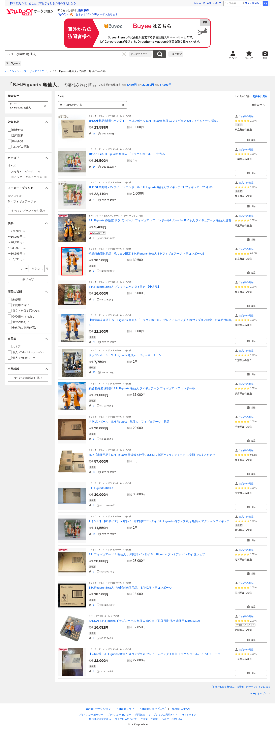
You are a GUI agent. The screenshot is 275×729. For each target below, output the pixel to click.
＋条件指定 (176, 54)
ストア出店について (126, 719)
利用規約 (140, 714)
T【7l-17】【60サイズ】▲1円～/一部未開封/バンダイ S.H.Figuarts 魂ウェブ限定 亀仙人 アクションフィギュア (159, 521)
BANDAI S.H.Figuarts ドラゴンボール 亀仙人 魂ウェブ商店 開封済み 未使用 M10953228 (145, 620)
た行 (91, 616)
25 (94, 342)
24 (94, 166)
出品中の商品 (246, 116)
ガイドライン (189, 714)
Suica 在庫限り (253, 3)
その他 (128, 116)
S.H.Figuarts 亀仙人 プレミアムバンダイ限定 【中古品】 (124, 286)
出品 (253, 139)
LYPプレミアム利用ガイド (163, 714)
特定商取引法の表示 (100, 719)
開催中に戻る (260, 96)
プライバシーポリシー (91, 714)
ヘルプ (217, 3)
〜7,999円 (17, 231)
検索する (160, 54)
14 (94, 534)
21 (94, 200)
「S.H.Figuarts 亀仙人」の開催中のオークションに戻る (240, 686)
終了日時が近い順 (71, 104)
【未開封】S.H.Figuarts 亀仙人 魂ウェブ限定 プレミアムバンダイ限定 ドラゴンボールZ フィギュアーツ (154, 654)
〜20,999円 (18, 242)
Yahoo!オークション (98, 708)
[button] (28, 122)
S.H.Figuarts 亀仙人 (101, 488)
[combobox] (67, 54)
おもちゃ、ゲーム (112, 215)
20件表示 (256, 104)
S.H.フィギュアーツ (23, 201)
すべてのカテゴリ (140, 54)
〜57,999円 (18, 259)
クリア (124, 54)
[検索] (265, 3)
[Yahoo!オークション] (30, 9)
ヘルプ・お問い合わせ (174, 719)
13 (94, 133)
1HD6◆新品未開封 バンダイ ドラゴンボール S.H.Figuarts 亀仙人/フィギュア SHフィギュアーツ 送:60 (153, 120)
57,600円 (165, 84)
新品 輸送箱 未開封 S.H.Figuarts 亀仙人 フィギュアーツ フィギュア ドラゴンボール (142, 388)
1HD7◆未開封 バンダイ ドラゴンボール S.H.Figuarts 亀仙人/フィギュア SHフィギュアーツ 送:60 (151, 187)
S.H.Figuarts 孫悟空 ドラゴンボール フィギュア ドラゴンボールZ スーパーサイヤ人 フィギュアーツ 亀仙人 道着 (160, 220)
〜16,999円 (18, 236)
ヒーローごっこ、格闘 (133, 215)
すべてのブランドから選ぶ (28, 210)
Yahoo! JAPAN (202, 3)
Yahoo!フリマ (125, 708)
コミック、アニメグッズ (29, 176)
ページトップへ (258, 693)
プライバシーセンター (119, 714)
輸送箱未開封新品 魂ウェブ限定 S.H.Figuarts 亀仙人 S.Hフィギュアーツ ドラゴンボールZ (146, 253)
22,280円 (148, 84)
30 (94, 372)
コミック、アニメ (97, 116)
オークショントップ (15, 71)
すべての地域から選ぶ (28, 377)
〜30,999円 (18, 253)
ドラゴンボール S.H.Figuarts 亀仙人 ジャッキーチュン (125, 355)
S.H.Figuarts (13, 63)
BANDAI (15, 195)
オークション (95, 215)
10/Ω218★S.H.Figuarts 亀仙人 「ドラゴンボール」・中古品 (127, 154)
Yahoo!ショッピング (153, 708)
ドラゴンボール (115, 116)
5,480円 (132, 84)
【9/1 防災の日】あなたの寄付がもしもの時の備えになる (42, 3)
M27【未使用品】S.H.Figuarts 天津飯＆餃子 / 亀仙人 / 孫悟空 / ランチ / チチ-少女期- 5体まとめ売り (152, 454)
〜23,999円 (18, 248)
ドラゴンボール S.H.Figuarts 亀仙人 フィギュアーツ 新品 (129, 421)
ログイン (62, 14)
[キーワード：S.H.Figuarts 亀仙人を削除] (45, 105)
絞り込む (28, 279)
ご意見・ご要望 (149, 719)
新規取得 (83, 10)
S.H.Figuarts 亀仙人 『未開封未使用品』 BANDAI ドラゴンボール (130, 587)
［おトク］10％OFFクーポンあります (95, 14)
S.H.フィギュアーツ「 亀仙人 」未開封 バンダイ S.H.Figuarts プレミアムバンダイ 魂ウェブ (147, 554)
